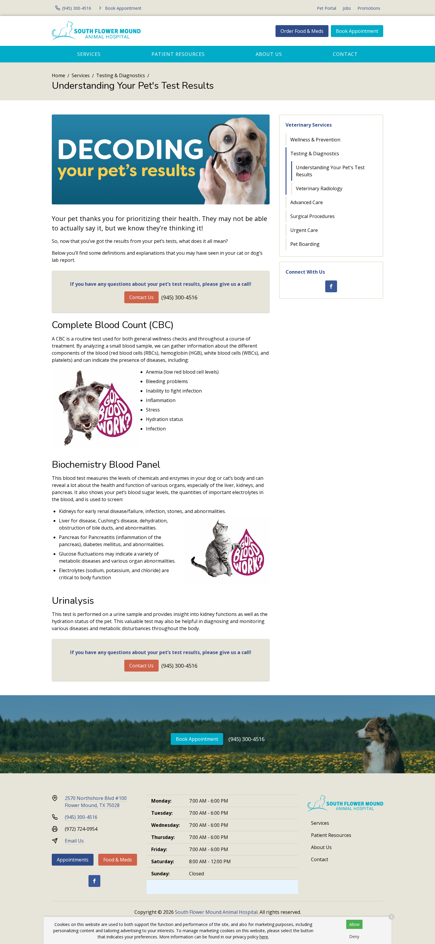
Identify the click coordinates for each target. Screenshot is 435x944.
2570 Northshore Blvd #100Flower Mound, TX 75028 (96, 802)
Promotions (368, 8)
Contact (345, 54)
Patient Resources (178, 54)
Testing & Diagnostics (120, 75)
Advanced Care (306, 202)
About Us (269, 54)
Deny (354, 936)
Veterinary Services (309, 125)
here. (264, 937)
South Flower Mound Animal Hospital (216, 912)
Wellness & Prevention (315, 139)
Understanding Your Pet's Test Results (330, 171)
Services (89, 54)
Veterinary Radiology (319, 188)
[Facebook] (331, 286)
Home (58, 75)
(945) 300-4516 (179, 297)
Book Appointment (357, 31)
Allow (354, 924)
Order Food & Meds (302, 31)
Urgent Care (304, 230)
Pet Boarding (305, 244)
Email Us (74, 841)
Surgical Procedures (312, 216)
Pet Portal (326, 8)
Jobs (347, 8)
